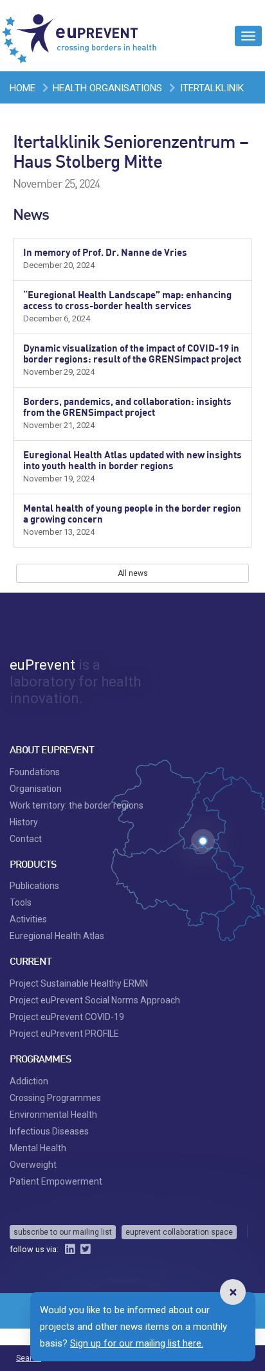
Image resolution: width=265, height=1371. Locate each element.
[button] (233, 1292)
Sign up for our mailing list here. (136, 1343)
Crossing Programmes (55, 1098)
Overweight (33, 1165)
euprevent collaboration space (179, 1232)
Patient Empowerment (56, 1181)
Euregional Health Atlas (57, 936)
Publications (34, 886)
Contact (26, 839)
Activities (28, 919)
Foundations (35, 772)
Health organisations (107, 88)
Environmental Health (53, 1114)
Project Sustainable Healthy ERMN (79, 983)
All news (133, 573)
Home (22, 88)
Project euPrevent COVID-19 (67, 1017)
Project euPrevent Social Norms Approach (95, 1000)
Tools (21, 902)
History (24, 822)
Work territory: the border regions (76, 805)
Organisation (36, 789)
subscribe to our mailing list (63, 1232)
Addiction (29, 1081)
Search (28, 1358)
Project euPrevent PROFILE (64, 1033)
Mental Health (38, 1148)
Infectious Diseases (49, 1131)
